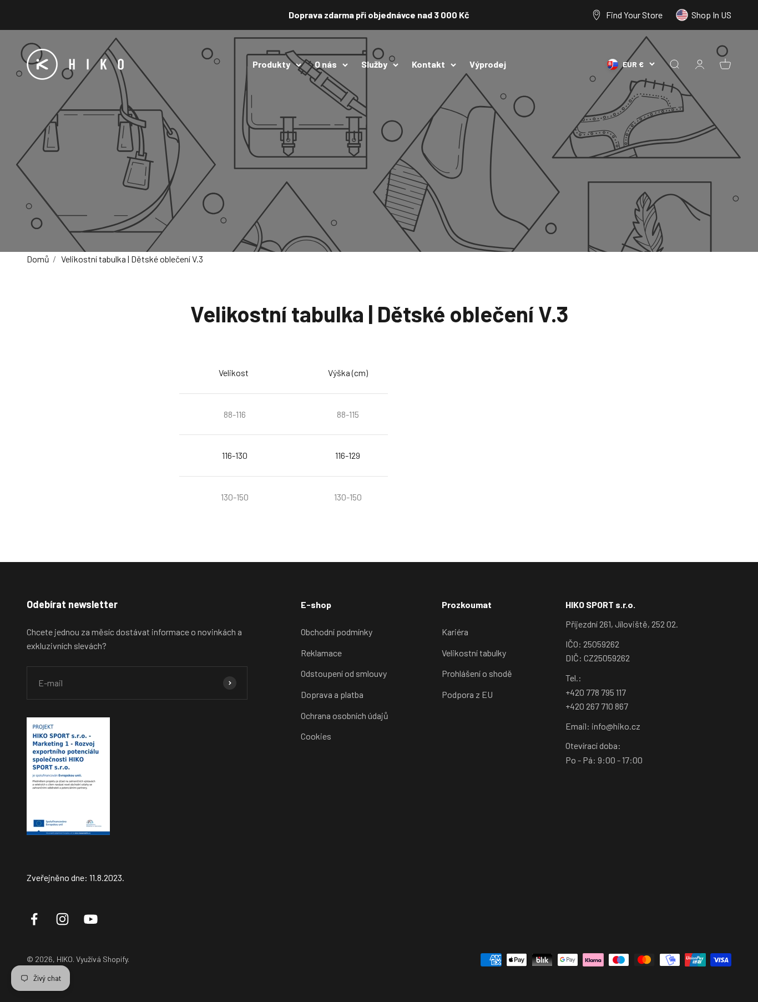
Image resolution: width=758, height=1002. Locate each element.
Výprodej (487, 64)
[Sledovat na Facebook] (34, 919)
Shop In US (711, 14)
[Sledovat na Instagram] (62, 919)
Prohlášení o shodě (477, 673)
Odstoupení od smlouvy (344, 673)
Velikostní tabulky (474, 652)
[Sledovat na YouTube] (90, 919)
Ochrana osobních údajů (344, 715)
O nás (326, 64)
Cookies (316, 736)
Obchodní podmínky (336, 631)
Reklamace (321, 652)
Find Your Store (634, 14)
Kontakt (428, 64)
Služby (374, 64)
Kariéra (455, 631)
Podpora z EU (467, 694)
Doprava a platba (332, 694)
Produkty (271, 64)
